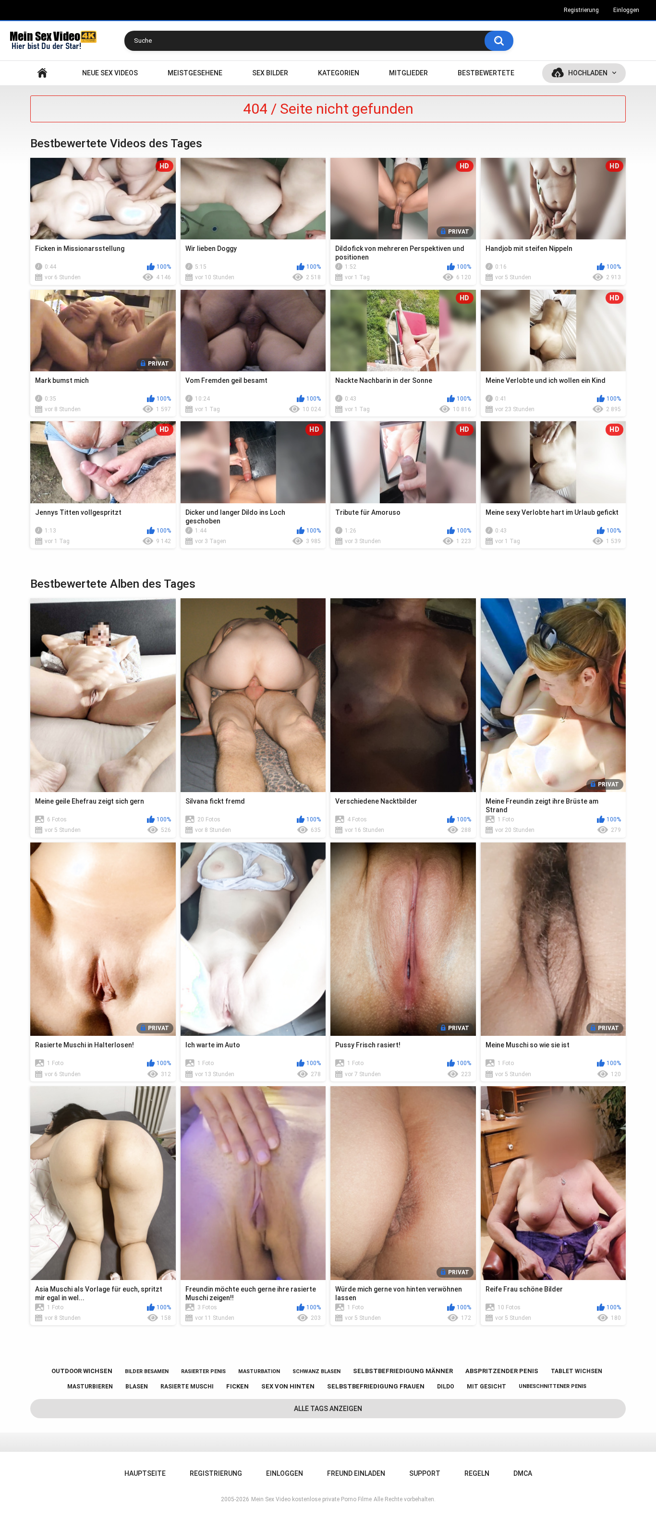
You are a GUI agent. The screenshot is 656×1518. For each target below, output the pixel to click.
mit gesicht (486, 1386)
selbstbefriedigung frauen (376, 1386)
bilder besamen (147, 1371)
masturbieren (90, 1386)
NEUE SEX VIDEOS (110, 73)
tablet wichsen (576, 1371)
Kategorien (338, 73)
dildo (445, 1386)
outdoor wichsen (81, 1371)
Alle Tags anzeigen (328, 1408)
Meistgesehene (195, 73)
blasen (136, 1386)
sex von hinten (288, 1386)
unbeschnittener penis (552, 1386)
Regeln (476, 1473)
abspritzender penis (501, 1371)
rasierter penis (203, 1371)
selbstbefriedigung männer (403, 1371)
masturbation (259, 1371)
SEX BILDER (270, 73)
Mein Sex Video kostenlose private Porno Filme (311, 1499)
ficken (237, 1386)
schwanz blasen (316, 1371)
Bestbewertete (486, 73)
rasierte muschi (187, 1386)
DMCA (522, 1473)
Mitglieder (408, 73)
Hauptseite (42, 73)
